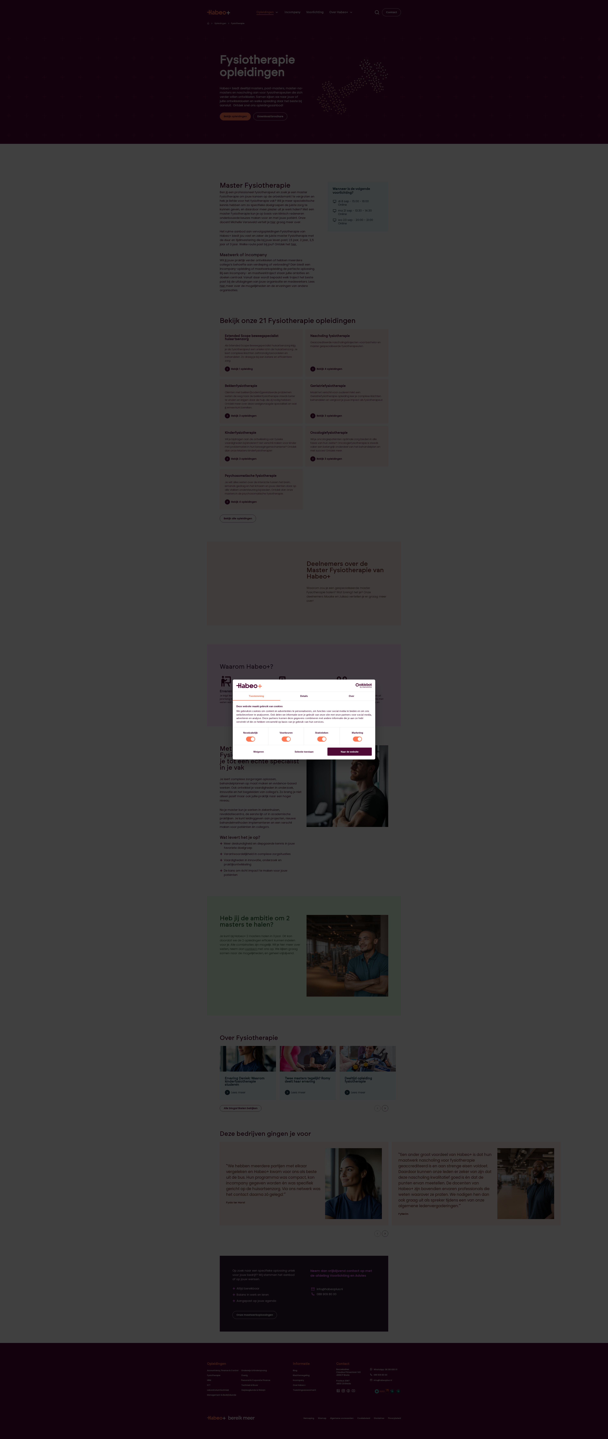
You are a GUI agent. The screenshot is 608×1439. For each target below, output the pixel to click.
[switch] (286, 738)
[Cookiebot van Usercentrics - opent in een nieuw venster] (358, 685)
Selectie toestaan (304, 751)
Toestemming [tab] (256, 695)
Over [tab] (351, 695)
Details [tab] (304, 695)
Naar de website (349, 751)
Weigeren (258, 751)
